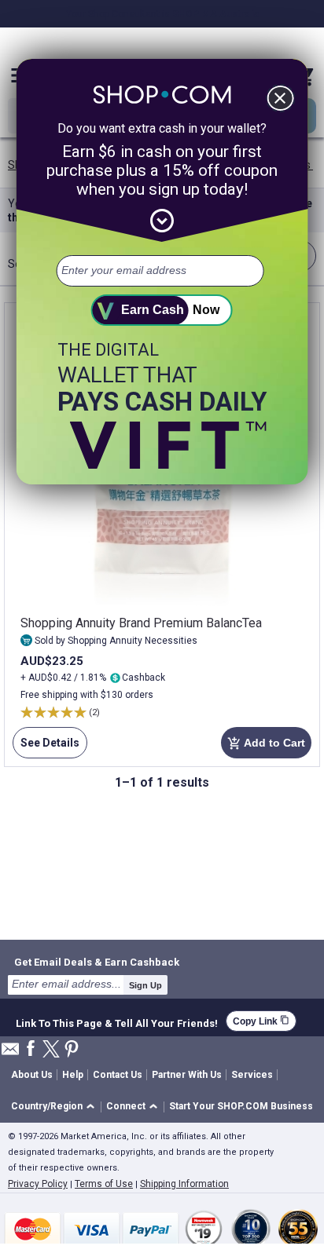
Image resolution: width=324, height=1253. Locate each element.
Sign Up (145, 985)
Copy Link (261, 1021)
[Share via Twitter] (51, 1050)
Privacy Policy (38, 1183)
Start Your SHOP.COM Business (241, 1106)
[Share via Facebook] (30, 1049)
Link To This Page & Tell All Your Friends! (117, 1021)
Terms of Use (104, 1183)
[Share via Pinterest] (71, 1050)
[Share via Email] (10, 1053)
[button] (55, 1107)
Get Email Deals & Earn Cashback (96, 961)
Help (72, 1074)
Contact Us (117, 1074)
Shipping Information (184, 1183)
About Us (32, 1074)
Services (252, 1074)
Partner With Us (187, 1074)
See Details (46, 747)
